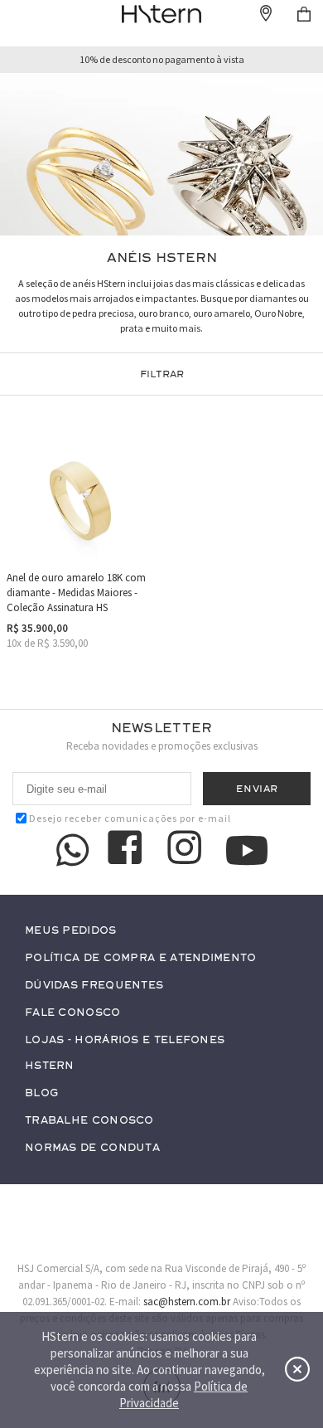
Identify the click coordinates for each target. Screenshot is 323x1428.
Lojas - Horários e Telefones (124, 1040)
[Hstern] (161, 14)
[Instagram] (187, 850)
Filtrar (162, 374)
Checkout (304, 14)
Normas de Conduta (92, 1148)
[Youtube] (247, 850)
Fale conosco (73, 1013)
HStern (50, 1066)
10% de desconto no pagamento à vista (162, 60)
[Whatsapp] (72, 850)
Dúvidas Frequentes (94, 985)
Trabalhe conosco (89, 1120)
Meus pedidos (71, 930)
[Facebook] (127, 850)
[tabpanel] (161, 155)
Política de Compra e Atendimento (141, 958)
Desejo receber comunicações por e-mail (130, 818)
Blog (41, 1093)
